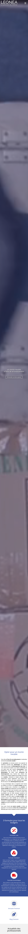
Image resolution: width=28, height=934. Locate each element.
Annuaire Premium (14, 908)
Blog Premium (14, 919)
